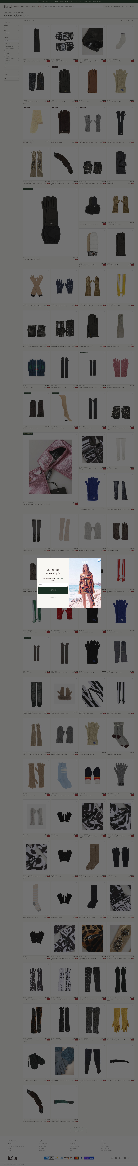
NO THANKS (53, 597)
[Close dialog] (99, 560)
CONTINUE (52, 590)
